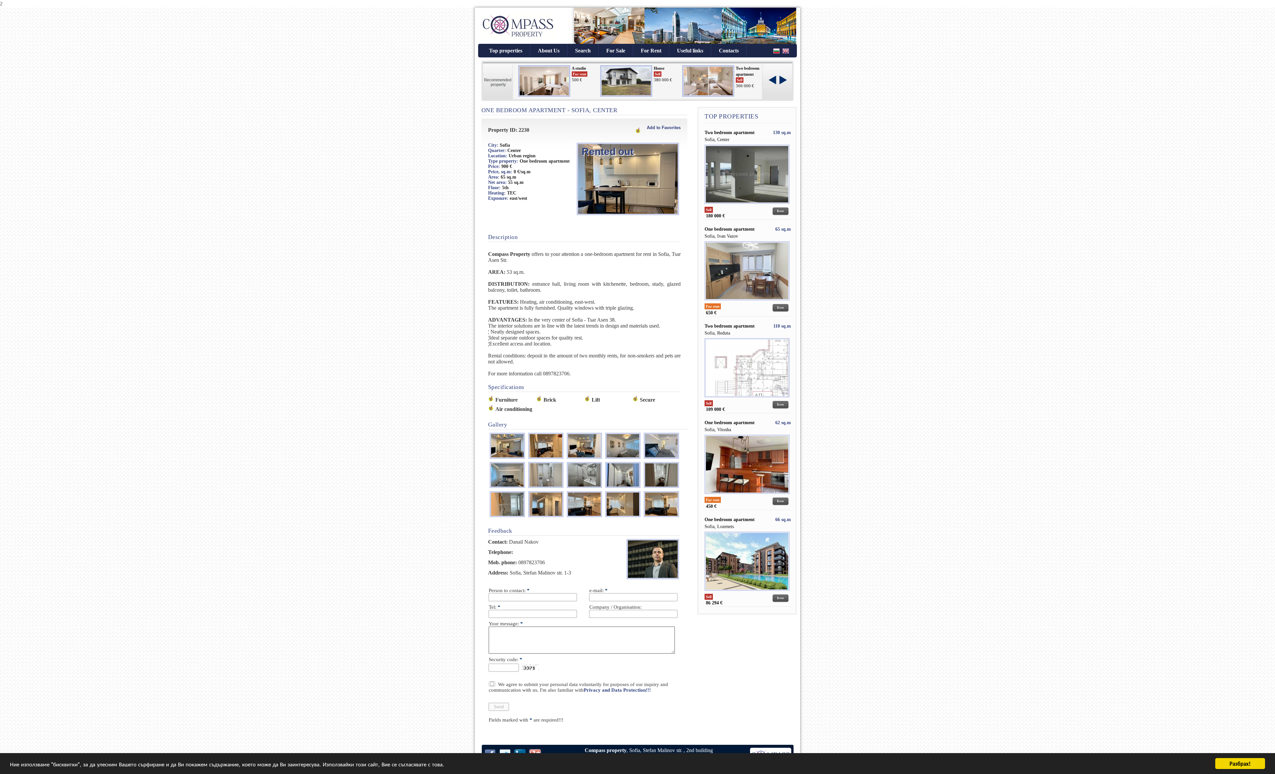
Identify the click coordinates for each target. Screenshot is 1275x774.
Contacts (729, 50)
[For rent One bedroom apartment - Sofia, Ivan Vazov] (747, 302)
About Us (548, 50)
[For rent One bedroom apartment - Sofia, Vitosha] (747, 495)
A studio (579, 68)
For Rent (651, 50)
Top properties (505, 50)
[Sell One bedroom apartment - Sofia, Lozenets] (747, 592)
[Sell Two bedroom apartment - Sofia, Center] (747, 205)
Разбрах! (1240, 763)
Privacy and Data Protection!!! (617, 690)
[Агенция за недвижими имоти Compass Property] (518, 39)
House (659, 68)
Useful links (690, 50)
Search (583, 50)
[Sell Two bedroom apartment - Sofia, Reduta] (747, 399)
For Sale (615, 50)
